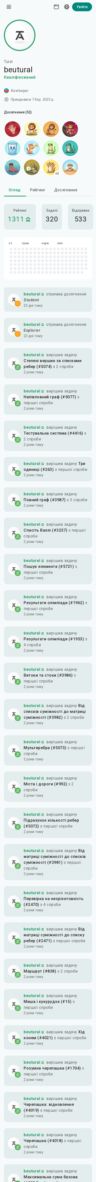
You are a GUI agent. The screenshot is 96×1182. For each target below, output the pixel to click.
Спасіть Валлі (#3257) (45, 530)
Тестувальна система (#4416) (53, 433)
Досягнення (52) (18, 112)
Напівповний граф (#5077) (50, 397)
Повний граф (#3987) (45, 500)
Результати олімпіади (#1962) (54, 602)
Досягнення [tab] (66, 190)
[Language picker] (67, 7)
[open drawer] (9, 7)
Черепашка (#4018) (43, 1140)
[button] (48, 299)
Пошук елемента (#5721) (49, 566)
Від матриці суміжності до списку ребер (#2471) (54, 935)
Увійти (82, 7)
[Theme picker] (56, 7)
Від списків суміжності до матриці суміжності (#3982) (55, 711)
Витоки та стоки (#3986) (48, 675)
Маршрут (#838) (40, 971)
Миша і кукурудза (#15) (47, 1001)
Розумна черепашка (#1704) (52, 1068)
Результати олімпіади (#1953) (54, 639)
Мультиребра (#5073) (45, 747)
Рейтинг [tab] (37, 190)
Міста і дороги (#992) (45, 784)
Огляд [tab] (14, 190)
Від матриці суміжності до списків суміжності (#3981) (55, 856)
